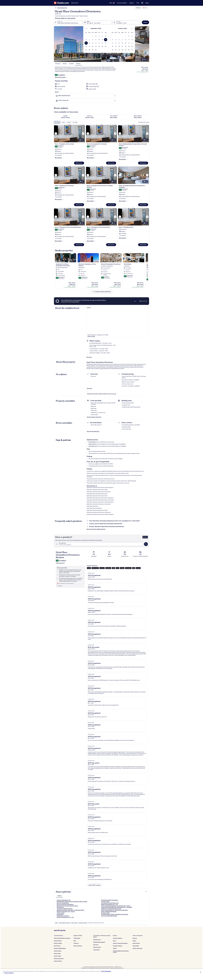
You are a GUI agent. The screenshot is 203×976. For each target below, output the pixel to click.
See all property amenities (94, 417)
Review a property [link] (78, 945)
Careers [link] (134, 940)
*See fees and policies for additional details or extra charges (101, 393)
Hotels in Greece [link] (58, 961)
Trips (137, 3)
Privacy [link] (114, 940)
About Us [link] (135, 938)
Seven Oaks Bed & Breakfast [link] (108, 911)
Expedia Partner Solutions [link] (99, 942)
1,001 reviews (59, 563)
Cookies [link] (115, 948)
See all (56, 92)
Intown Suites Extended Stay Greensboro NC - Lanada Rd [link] (116, 907)
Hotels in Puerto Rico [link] (59, 958)
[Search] (146, 544)
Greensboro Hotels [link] (83, 922)
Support (131, 3)
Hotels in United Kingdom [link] (60, 948)
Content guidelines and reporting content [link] (121, 951)
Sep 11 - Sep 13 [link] (137, 117)
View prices (79, 163)
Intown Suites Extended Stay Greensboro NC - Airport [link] (115, 906)
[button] (92, 36)
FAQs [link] (75, 940)
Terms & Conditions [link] (117, 938)
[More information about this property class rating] (60, 14)
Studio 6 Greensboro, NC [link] (63, 900)
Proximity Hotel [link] (105, 913)
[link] (145, 7)
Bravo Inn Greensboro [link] (63, 903)
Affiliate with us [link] (97, 939)
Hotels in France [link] (57, 950)
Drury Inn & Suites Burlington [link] (109, 915)
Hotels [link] (56, 922)
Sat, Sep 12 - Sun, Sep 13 (93, 23)
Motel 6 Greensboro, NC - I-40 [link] (109, 904)
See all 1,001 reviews (60, 77)
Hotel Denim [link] (60, 914)
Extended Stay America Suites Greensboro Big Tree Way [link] (72, 901)
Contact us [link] (76, 943)
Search (145, 22)
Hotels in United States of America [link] (62, 938)
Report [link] (60, 585)
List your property (122, 3)
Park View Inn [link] (60, 907)
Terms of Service (9, 972)
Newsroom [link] (95, 944)
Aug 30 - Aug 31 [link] (89, 117)
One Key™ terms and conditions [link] (120, 943)
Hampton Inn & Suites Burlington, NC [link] (111, 908)
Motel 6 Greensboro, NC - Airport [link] (66, 911)
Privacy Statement (106, 971)
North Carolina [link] (74, 922)
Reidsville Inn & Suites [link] (63, 915)
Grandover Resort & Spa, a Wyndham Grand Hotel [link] (114, 914)
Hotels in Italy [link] (57, 945)
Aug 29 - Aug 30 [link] (65, 117)
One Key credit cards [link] (137, 948)
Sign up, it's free (143, 301)
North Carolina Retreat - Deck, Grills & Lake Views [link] (114, 910)
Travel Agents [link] (96, 949)
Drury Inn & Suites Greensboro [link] (65, 904)
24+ (145, 59)
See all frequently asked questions (96, 529)
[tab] (59, 895)
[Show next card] (148, 271)
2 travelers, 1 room (121, 23)
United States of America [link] (64, 922)
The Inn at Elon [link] (105, 901)
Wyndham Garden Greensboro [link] (109, 900)
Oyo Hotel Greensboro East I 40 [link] (110, 903)
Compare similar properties (102, 291)
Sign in (147, 3)
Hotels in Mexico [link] (58, 940)
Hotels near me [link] (136, 943)
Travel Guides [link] (136, 945)
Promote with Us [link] (97, 947)
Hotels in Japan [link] (57, 955)
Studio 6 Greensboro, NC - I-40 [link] (65, 917)
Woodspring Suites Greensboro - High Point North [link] (70, 910)
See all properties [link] (62, 7)
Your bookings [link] (77, 938)
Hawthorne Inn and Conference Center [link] (67, 906)
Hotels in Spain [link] (57, 953)
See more (89, 357)
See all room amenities (93, 431)
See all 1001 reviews (95, 885)
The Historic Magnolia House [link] (64, 908)
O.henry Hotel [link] (60, 913)
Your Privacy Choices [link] (117, 945)
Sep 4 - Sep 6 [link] (113, 117)
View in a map (91, 336)
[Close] (200, 972)
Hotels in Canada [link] (58, 943)
